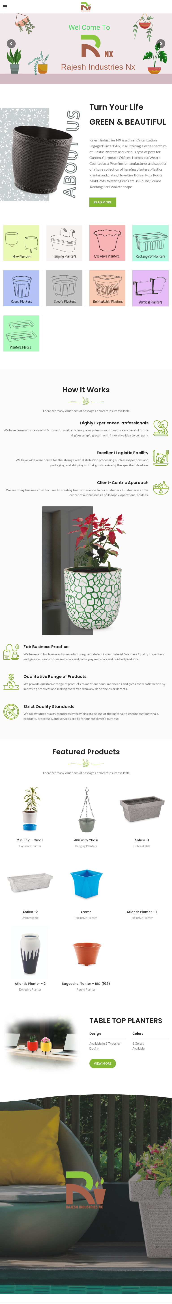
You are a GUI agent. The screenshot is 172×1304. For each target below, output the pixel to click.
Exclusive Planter (30, 846)
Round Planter (86, 989)
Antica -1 (142, 840)
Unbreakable (141, 846)
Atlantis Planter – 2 (30, 983)
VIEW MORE (103, 1063)
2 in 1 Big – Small (30, 840)
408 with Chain (86, 840)
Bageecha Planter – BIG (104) (86, 983)
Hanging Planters (86, 846)
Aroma (86, 912)
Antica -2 (30, 912)
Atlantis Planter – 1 (142, 912)
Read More (103, 202)
